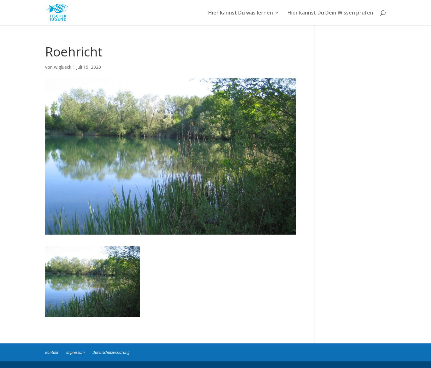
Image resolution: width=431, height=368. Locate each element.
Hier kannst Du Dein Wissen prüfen (330, 13)
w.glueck (62, 67)
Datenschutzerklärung (110, 352)
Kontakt (51, 352)
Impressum (75, 352)
